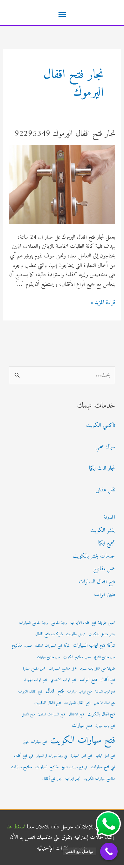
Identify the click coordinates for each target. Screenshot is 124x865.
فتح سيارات (82, 725)
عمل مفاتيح (104, 569)
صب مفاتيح (22, 645)
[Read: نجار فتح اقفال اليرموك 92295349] (62, 184)
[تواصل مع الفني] (109, 851)
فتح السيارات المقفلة (51, 714)
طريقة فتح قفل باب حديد (97, 668)
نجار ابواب (72, 779)
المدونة (109, 517)
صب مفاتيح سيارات (48, 657)
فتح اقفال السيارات (97, 582)
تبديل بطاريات (75, 634)
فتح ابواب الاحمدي (63, 680)
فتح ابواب (88, 679)
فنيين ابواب (104, 595)
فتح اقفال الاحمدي (104, 703)
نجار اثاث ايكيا (102, 468)
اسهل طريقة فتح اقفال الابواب (92, 623)
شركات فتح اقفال (49, 634)
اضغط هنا (16, 827)
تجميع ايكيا (106, 543)
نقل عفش (105, 490)
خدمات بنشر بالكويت (94, 556)
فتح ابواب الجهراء (35, 680)
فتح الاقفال (76, 714)
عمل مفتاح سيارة (34, 668)
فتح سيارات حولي (35, 741)
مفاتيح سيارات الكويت (99, 778)
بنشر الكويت (102, 530)
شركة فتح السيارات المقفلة (52, 645)
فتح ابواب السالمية (105, 692)
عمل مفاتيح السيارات (63, 668)
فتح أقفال (107, 680)
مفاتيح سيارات (21, 767)
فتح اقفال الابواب (30, 691)
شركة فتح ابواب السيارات (94, 645)
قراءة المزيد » (103, 302)
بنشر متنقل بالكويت (101, 634)
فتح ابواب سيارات (79, 691)
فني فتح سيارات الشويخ (74, 767)
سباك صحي (105, 447)
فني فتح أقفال (23, 756)
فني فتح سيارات (103, 767)
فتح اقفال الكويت (47, 703)
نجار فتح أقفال (52, 778)
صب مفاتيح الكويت (77, 657)
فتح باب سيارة (105, 725)
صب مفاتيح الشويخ (104, 657)
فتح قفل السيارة (81, 755)
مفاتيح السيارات (47, 767)
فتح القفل (28, 714)
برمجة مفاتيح (59, 622)
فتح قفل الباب (105, 755)
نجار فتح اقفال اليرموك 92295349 (65, 134)
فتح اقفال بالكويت (101, 714)
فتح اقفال (55, 691)
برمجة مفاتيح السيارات (33, 622)
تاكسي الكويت (100, 425)
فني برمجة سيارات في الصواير (52, 756)
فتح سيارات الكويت (82, 740)
